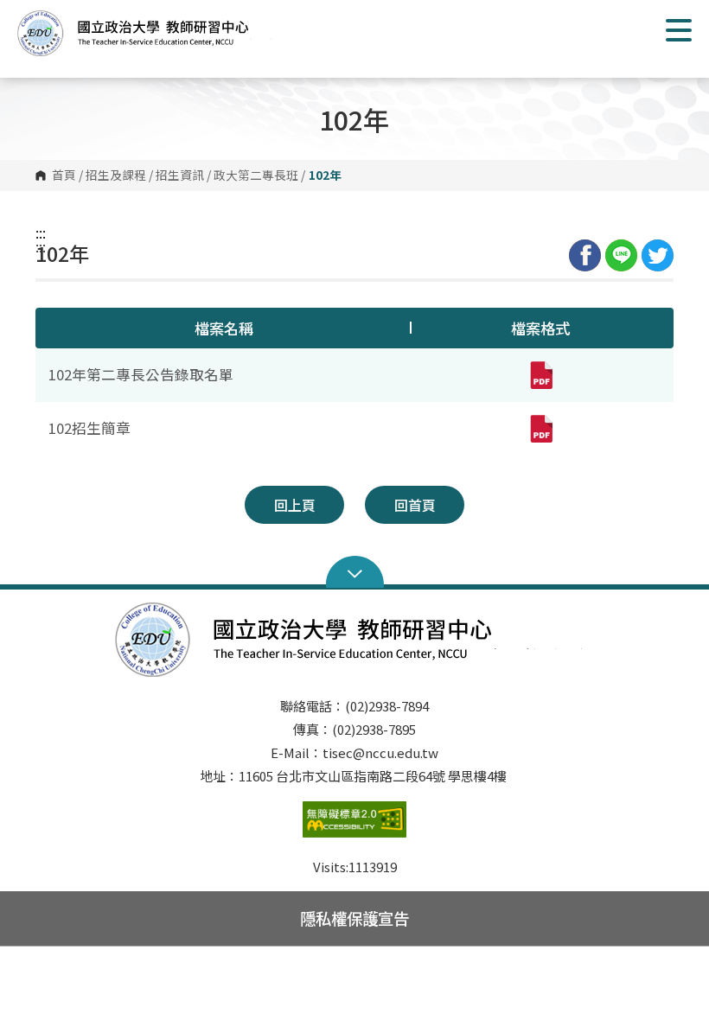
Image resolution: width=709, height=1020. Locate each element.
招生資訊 (180, 175)
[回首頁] (164, 33)
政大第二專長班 (256, 175)
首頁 (64, 175)
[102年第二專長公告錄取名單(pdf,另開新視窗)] (540, 375)
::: (40, 232)
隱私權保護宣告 (354, 918)
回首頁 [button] (415, 504)
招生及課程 (116, 175)
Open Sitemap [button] (355, 572)
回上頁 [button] (295, 504)
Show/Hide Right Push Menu (679, 30)
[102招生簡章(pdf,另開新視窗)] (540, 428)
